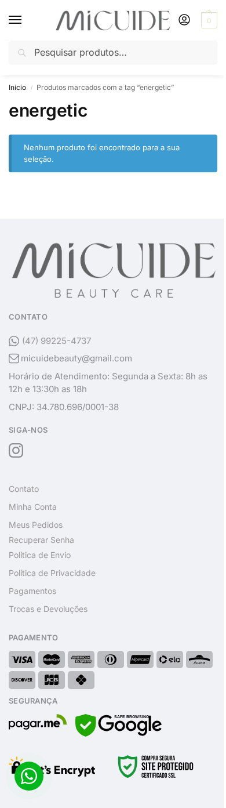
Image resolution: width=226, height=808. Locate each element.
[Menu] (26, 20)
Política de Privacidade (52, 573)
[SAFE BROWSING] (118, 733)
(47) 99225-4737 (56, 340)
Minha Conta (33, 507)
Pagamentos (32, 591)
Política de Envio (40, 555)
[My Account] (184, 20)
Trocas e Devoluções (48, 609)
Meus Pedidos (36, 525)
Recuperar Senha (41, 540)
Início (17, 87)
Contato (24, 489)
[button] (207, 20)
